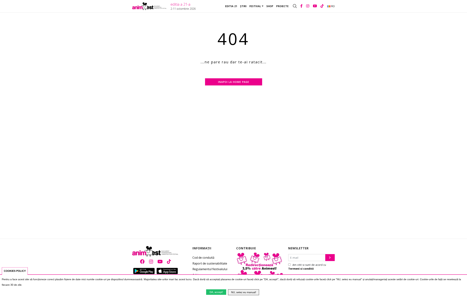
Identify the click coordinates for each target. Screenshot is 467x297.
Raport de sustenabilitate (209, 263)
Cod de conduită (203, 258)
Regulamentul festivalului (209, 269)
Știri (243, 6)
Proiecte (282, 6)
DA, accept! (216, 292)
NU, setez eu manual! (243, 292)
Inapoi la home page (233, 82)
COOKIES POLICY (15, 270)
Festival (255, 6)
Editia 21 (231, 6)
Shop (269, 6)
